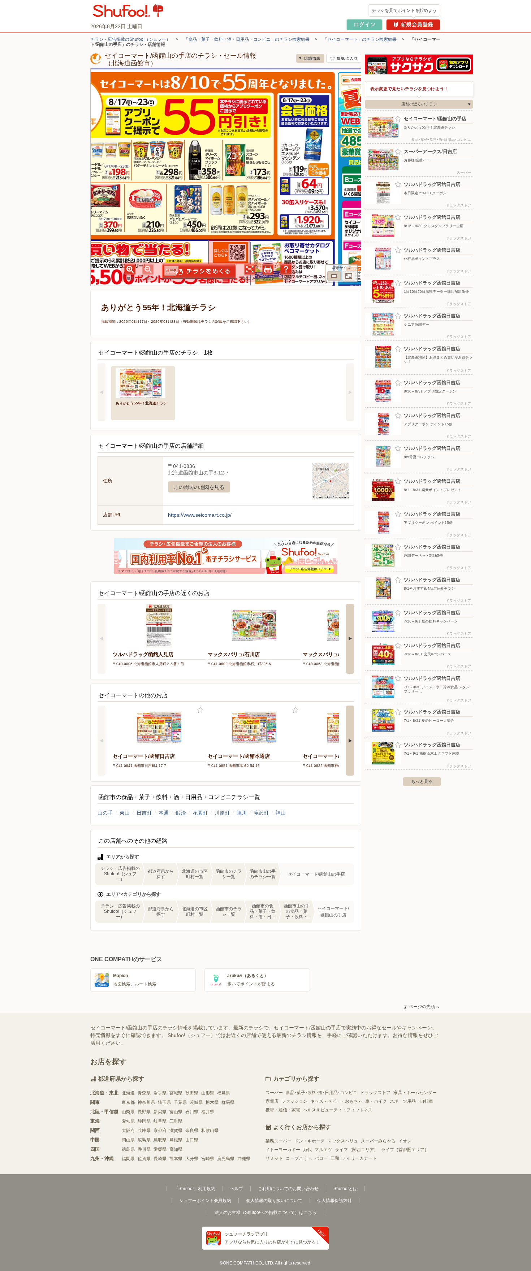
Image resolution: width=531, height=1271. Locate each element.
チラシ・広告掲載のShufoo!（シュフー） (130, 39)
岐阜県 (160, 1121)
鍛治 (181, 813)
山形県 (207, 1093)
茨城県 (196, 1102)
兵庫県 (144, 1130)
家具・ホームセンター (415, 1092)
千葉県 (180, 1102)
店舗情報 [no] (310, 58)
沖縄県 (243, 1158)
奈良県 (191, 1130)
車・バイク (376, 1101)
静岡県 (144, 1121)
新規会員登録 (413, 24)
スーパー (274, 1092)
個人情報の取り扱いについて (274, 1200)
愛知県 (128, 1121)
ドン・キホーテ (309, 1141)
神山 (281, 813)
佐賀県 (144, 1158)
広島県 (144, 1139)
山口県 (191, 1139)
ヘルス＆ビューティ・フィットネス (337, 1109)
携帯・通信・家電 (283, 1109)
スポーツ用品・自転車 (411, 1101)
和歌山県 (210, 1130)
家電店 (272, 1101)
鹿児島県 (225, 1158)
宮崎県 (207, 1158)
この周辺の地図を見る (199, 487)
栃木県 (212, 1102)
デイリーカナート (359, 1158)
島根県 (175, 1139)
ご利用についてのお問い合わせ (288, 1188)
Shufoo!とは (345, 1188)
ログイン (364, 24)
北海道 (128, 1093)
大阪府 (128, 1130)
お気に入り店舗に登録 (343, 58)
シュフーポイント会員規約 (205, 1200)
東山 (125, 813)
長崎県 (160, 1158)
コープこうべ (299, 1158)
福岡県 (128, 1158)
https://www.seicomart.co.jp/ (200, 515)
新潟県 (160, 1111)
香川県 (144, 1149)
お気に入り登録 (200, 710)
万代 (307, 1149)
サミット (274, 1158)
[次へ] (350, 392)
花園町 (200, 813)
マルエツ (323, 1149)
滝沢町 (261, 813)
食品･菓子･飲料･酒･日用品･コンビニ (321, 1092)
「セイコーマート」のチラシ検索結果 (360, 39)
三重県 (175, 1121)
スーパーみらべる (378, 1141)
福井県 (207, 1111)
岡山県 (128, 1139)
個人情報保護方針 (334, 1200)
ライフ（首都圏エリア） (405, 1149)
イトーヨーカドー (283, 1149)
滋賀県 (175, 1130)
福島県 (223, 1093)
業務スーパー (279, 1141)
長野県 (144, 1111)
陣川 (242, 813)
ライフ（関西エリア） (356, 1149)
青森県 (144, 1093)
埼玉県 (164, 1102)
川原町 (222, 813)
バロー (321, 1158)
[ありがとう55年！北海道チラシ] (143, 382)
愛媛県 (160, 1149)
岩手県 (160, 1093)
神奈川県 (146, 1102)
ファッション (294, 1101)
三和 (335, 1158)
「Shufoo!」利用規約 (194, 1188)
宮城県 (175, 1093)
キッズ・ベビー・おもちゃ (336, 1101)
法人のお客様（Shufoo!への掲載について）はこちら (265, 1212)
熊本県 (175, 1158)
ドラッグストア (375, 1092)
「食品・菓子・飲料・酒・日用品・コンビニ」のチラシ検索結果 (247, 39)
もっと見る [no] (422, 781)
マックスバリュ (343, 1141)
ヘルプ (236, 1188)
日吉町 (144, 813)
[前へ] (101, 392)
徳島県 (128, 1149)
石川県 (191, 1111)
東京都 (128, 1102)
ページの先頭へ (421, 1006)
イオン (404, 1141)
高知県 (175, 1149)
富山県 (175, 1111)
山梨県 (128, 1111)
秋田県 (191, 1093)
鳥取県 (160, 1139)
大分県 (191, 1158)
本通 (164, 813)
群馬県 (227, 1102)
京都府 (160, 1130)
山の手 (105, 813)
